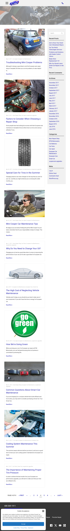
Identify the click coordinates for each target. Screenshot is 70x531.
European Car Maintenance (24, 59)
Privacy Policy (24, 528)
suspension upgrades (31, 115)
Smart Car (35, 287)
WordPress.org (53, 178)
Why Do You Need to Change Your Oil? (23, 248)
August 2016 (53, 124)
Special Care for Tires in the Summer (23, 173)
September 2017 (54, 90)
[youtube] (60, 525)
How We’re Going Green (17, 344)
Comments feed (54, 176)
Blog (35, 15)
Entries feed (52, 173)
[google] (64, 525)
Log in (51, 171)
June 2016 (52, 129)
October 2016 (53, 119)
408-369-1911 (10, 506)
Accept (23, 524)
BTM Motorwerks (54, 141)
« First (21, 495)
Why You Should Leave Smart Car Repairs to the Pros (56, 65)
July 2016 (52, 126)
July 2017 (52, 95)
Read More (9, 74)
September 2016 (54, 121)
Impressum (30, 528)
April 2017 (52, 103)
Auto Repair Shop (17, 115)
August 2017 (53, 93)
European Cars (29, 287)
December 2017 (54, 82)
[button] (43, 511)
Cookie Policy (16, 528)
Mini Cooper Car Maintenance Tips (22, 224)
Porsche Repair (56, 517)
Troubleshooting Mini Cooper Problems (24, 62)
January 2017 (53, 111)
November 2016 (54, 116)
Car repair (15, 59)
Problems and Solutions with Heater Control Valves (56, 54)
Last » (59, 495)
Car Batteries (53, 144)
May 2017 (52, 101)
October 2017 (53, 88)
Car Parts (15, 169)
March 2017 (52, 106)
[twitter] (55, 525)
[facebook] (51, 525)
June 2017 (52, 98)
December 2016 (54, 113)
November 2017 (54, 85)
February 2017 (53, 108)
